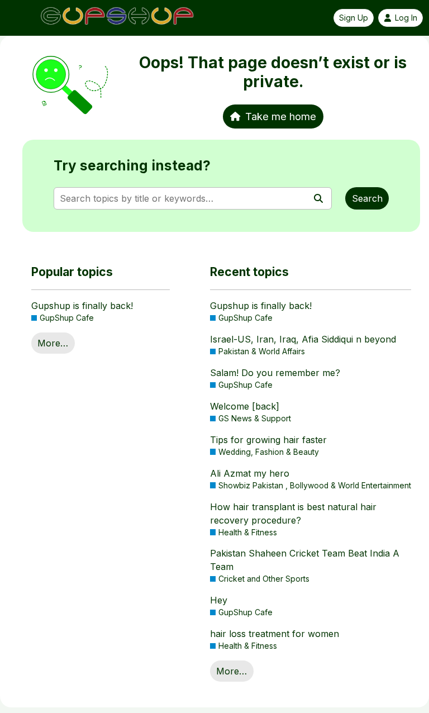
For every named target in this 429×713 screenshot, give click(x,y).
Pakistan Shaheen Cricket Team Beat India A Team (304, 560)
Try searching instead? (132, 166)
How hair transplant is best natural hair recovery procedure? (293, 513)
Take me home (280, 116)
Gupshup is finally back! (82, 305)
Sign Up (353, 17)
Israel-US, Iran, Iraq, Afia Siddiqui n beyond (303, 339)
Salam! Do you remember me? (275, 372)
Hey (218, 600)
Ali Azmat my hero (249, 473)
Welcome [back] (244, 406)
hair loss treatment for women (274, 633)
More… (52, 343)
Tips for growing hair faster (268, 439)
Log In (406, 17)
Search (367, 198)
